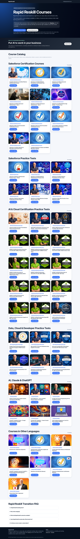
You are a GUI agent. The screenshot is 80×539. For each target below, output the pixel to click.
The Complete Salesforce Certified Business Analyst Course (60, 126)
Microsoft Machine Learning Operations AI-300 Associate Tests (61, 370)
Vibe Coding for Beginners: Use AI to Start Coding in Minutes (60, 421)
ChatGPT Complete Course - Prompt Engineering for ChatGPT (17, 421)
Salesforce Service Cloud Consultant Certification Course (39, 126)
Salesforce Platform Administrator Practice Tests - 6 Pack (17, 177)
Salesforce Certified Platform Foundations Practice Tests (58, 177)
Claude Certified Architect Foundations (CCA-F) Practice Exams (18, 228)
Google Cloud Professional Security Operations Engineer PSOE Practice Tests (17, 347)
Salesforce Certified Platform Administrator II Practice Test (37, 177)
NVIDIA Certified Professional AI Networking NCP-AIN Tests (59, 296)
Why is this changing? (15, 511)
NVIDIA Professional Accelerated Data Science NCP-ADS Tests (39, 296)
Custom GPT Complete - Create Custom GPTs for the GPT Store (39, 421)
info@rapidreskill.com (67, 1)
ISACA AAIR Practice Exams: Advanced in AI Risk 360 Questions (61, 228)
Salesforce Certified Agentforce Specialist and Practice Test (16, 148)
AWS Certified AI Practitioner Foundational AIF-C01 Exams (58, 318)
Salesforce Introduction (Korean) (38, 471)
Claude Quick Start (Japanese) (16, 493)
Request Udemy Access (32, 30)
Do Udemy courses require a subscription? (19, 523)
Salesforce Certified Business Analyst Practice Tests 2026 (39, 199)
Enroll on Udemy (13, 85)
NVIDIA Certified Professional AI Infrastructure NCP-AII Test (16, 296)
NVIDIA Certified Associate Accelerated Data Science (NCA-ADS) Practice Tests (61, 250)
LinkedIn (52, 532)
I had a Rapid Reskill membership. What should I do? (21, 519)
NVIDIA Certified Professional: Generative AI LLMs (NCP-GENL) (38, 273)
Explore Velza (68, 43)
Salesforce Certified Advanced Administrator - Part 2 (16, 104)
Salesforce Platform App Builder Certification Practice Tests (16, 199)
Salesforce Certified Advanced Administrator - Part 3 (38, 104)
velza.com (48, 532)
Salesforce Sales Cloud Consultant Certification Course (17, 126)
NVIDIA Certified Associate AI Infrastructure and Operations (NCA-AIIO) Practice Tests (17, 273)
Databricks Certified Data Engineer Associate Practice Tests (38, 370)
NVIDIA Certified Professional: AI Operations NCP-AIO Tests (59, 273)
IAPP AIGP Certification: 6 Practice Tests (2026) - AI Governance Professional (40, 228)
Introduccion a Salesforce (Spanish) (17, 449)
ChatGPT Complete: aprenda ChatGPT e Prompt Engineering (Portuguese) (18, 472)
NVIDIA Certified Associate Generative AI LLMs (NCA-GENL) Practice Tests (18, 250)
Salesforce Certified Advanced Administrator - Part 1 (59, 82)
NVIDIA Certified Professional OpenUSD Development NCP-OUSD (39, 318)
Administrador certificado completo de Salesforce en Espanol (39, 450)
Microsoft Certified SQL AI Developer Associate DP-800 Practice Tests (60, 347)
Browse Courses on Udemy (19, 30)
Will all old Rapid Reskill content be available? (20, 515)
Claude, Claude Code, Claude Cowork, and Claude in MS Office (17, 399)
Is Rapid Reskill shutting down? (17, 507)
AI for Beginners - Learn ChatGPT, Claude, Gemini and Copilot (38, 399)
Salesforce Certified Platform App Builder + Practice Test (59, 104)
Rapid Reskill (11, 1)
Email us (52, 23)
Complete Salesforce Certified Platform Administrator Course (18, 82)
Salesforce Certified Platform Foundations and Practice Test (37, 82)
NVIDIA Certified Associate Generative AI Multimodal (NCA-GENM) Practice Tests (39, 250)
